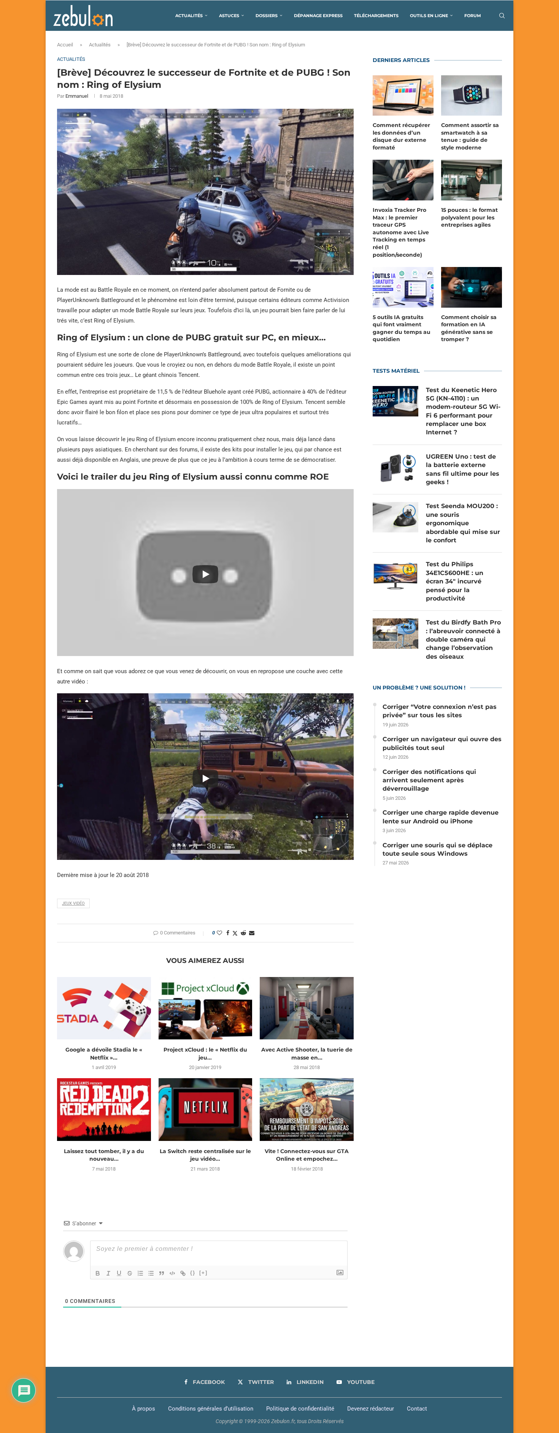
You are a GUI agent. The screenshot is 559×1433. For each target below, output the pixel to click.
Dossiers (267, 15)
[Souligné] (119, 1273)
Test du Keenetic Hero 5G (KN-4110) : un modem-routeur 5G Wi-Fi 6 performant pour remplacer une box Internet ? (463, 411)
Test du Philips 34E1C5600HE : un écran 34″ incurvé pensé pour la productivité (454, 581)
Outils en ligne (429, 15)
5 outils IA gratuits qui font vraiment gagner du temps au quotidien (401, 328)
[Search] (502, 15)
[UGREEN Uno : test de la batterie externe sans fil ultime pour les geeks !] (395, 468)
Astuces (229, 15)
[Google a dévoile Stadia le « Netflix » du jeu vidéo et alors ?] (104, 1008)
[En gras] (97, 1273)
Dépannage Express (318, 15)
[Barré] (129, 1273)
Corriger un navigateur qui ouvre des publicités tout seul (442, 743)
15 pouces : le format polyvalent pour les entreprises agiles (469, 217)
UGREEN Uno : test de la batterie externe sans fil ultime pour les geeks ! (462, 469)
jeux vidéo (73, 903)
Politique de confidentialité (300, 1408)
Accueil (65, 45)
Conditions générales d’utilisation (210, 1408)
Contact (417, 1408)
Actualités (189, 15)
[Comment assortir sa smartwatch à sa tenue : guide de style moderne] (471, 95)
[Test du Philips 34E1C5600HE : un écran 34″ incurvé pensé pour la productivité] (395, 575)
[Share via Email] (251, 933)
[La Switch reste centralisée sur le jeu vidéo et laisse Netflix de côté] (206, 1109)
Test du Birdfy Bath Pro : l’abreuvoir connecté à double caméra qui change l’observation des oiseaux (463, 639)
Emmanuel (76, 96)
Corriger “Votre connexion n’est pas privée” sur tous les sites (440, 711)
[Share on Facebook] (227, 933)
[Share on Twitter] (235, 933)
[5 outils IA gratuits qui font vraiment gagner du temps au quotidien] (403, 287)
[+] (203, 1273)
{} (192, 1273)
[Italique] (108, 1273)
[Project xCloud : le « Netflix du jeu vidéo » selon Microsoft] (206, 1008)
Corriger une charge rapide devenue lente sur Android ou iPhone (441, 817)
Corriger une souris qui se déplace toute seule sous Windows (437, 849)
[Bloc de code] (172, 1273)
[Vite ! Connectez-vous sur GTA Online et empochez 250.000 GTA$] (307, 1109)
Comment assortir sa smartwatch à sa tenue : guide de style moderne (470, 136)
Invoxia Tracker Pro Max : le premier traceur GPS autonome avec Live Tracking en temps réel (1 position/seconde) (401, 232)
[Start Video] (205, 574)
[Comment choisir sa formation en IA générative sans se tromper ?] (471, 287)
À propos (143, 1408)
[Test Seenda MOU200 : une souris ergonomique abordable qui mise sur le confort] (395, 517)
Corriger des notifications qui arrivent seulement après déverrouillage (429, 780)
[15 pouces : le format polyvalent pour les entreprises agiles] (471, 180)
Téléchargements (376, 15)
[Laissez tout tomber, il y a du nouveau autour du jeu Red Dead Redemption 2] (104, 1109)
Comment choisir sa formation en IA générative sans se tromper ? (469, 328)
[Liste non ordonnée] (151, 1273)
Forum (472, 15)
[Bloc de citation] (161, 1273)
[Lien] (183, 1273)
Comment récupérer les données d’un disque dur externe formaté (401, 136)
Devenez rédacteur (370, 1408)
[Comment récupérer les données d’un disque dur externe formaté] (403, 95)
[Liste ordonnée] (140, 1273)
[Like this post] (219, 933)
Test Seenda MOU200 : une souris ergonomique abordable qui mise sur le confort (463, 523)
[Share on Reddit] (243, 933)
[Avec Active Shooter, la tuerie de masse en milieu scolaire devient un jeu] (307, 1008)
